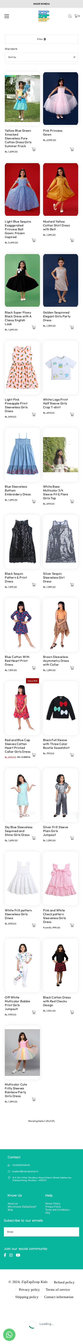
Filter (40, 39)
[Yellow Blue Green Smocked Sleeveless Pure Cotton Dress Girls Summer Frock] (22, 99)
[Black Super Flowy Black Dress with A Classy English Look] (22, 280)
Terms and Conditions (57, 1209)
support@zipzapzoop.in (25, 1171)
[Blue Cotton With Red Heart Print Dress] (22, 625)
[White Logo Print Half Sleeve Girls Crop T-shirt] (60, 368)
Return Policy (52, 1203)
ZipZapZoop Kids (34, 1282)
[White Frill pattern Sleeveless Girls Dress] (22, 878)
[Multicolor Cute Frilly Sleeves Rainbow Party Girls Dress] (22, 1052)
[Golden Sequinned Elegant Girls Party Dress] (60, 280)
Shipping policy (26, 1297)
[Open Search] (70, 16)
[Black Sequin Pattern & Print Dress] (22, 542)
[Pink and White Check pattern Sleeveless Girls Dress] (60, 878)
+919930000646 (21, 1165)
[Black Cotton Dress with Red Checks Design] (60, 965)
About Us (13, 1203)
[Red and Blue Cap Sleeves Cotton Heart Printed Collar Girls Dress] (22, 708)
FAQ (47, 1213)
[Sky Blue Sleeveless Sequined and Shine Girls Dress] (22, 795)
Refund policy (64, 1282)
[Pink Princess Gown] (60, 99)
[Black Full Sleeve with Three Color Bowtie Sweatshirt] (60, 708)
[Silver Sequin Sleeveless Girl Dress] (60, 542)
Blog (10, 1209)
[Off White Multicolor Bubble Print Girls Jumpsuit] (22, 965)
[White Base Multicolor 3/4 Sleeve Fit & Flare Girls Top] (60, 455)
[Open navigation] (7, 16)
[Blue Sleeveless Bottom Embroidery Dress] (22, 455)
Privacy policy (29, 1289)
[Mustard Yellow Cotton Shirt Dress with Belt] (60, 190)
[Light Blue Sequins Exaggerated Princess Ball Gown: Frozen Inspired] (22, 190)
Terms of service (58, 1289)
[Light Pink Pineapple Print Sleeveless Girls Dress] (22, 368)
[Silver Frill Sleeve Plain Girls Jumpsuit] (60, 795)
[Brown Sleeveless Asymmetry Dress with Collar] (60, 625)
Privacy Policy (53, 1206)
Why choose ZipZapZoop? (22, 1206)
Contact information (59, 1297)
